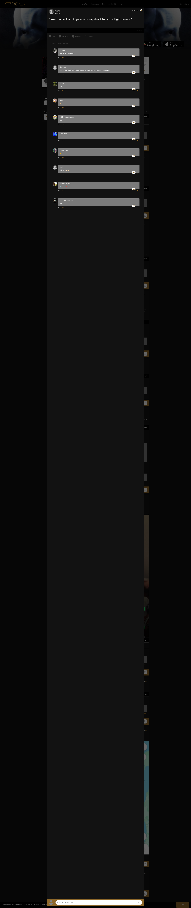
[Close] (141, 10)
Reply (63, 57)
